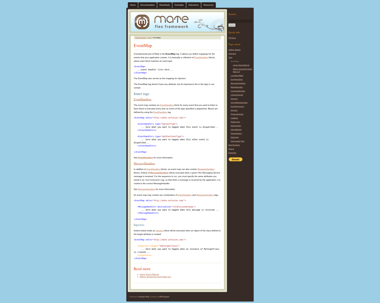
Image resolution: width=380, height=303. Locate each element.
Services (234, 99)
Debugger (235, 137)
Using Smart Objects (149, 274)
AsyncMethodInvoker (239, 103)
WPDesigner (164, 297)
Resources (209, 5)
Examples (179, 5)
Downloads (164, 5)
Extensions (194, 5)
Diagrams (232, 153)
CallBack (234, 118)
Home (133, 5)
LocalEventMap (237, 76)
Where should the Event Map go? (155, 277)
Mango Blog (144, 297)
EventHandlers (201, 57)
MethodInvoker (237, 87)
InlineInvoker (236, 126)
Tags (150, 38)
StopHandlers (236, 134)
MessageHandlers (144, 163)
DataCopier (235, 122)
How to (231, 149)
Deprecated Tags (237, 141)
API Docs (232, 38)
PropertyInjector (237, 114)
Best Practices (234, 145)
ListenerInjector (237, 95)
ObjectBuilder (236, 130)
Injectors (160, 230)
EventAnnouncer (237, 107)
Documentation (147, 5)
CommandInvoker (238, 91)
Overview (232, 54)
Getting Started (234, 50)
